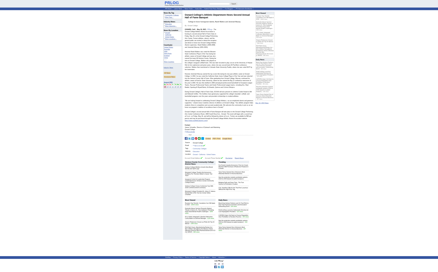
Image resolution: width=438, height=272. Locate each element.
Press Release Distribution (174, 5)
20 (175, 87)
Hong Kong (167, 53)
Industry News (168, 67)
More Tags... (169, 17)
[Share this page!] (219, 268)
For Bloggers (229, 9)
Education (168, 24)
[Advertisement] (236, 45)
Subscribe (198, 9)
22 (170, 87)
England (166, 56)
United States (169, 37)
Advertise (221, 257)
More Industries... (171, 26)
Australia (167, 49)
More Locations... (171, 39)
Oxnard (167, 33)
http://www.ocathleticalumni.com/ (196, 120)
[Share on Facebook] (186, 138)
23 (167, 87)
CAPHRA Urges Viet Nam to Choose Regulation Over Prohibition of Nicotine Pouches (233, 216)
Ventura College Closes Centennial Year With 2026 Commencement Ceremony (199, 186)
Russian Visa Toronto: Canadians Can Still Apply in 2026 (265, 17)
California (168, 35)
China (166, 58)
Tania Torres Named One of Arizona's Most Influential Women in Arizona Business (232, 172)
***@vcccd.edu (190, 132)
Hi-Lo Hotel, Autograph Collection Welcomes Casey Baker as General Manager (199, 217)
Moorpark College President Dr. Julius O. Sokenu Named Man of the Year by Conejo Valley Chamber (200, 193)
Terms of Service (190, 257)
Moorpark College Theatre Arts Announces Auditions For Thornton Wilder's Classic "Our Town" (198, 174)
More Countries (169, 62)
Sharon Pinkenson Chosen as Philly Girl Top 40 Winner (264, 40)
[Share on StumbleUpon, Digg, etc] (199, 138)
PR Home (168, 9)
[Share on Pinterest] (196, 138)
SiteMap (168, 257)
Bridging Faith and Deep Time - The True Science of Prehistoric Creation (231, 183)
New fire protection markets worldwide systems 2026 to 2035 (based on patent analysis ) (233, 178)
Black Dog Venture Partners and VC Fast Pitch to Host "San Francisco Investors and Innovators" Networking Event (234, 204)
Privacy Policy (178, 257)
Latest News (178, 9)
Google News (227, 138)
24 (165, 87)
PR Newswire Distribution (244, 9)
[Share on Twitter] (189, 138)
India (165, 51)
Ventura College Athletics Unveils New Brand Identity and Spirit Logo (199, 168)
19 (178, 87)
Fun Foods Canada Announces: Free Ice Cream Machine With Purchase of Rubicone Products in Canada (233, 166)
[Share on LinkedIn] (192, 138)
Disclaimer (229, 158)
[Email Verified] (204, 146)
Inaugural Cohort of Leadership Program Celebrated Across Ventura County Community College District (199, 180)
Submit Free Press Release (213, 9)
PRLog (209, 29)
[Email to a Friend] (202, 138)
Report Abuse (239, 158)
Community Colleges (172, 15)
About (214, 257)
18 (180, 87)
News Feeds (189, 9)
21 (173, 87)
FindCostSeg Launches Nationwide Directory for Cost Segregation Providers (233, 210)
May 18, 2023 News (262, 103)
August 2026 (168, 82)
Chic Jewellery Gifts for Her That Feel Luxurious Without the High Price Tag (233, 188)
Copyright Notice (204, 257)
